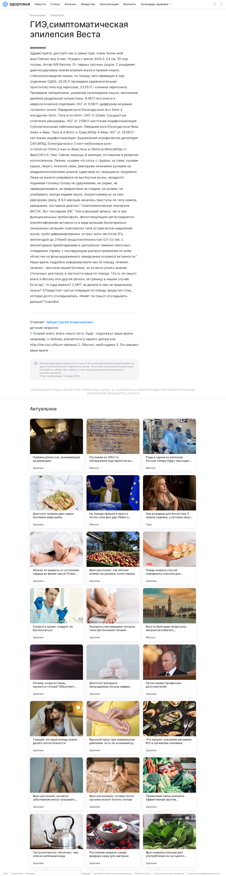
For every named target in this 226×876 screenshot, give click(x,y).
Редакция (86, 873)
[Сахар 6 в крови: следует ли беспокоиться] (56, 614)
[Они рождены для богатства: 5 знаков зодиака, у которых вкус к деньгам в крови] (169, 501)
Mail (6, 873)
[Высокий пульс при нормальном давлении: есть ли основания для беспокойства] (113, 727)
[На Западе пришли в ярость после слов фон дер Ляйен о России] (113, 501)
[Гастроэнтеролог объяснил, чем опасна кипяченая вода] (56, 840)
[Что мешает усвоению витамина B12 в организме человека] (169, 727)
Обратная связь (142, 873)
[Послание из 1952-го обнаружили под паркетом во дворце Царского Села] (113, 445)
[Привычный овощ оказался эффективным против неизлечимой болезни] (169, 783)
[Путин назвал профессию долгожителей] (169, 671)
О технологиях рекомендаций (169, 873)
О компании (17, 873)
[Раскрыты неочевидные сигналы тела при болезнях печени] (113, 614)
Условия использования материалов (113, 873)
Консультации (38, 15)
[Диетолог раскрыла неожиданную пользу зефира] (113, 671)
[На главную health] (19, 4)
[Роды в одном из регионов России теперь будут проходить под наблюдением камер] (169, 445)
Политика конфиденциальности (203, 873)
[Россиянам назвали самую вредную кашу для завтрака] (113, 840)
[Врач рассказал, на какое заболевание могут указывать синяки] (56, 783)
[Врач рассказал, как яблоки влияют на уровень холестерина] (113, 558)
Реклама (30, 873)
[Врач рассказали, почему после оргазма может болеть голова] (113, 783)
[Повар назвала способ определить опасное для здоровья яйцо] (169, 558)
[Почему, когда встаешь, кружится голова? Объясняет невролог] (56, 671)
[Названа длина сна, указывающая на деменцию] (56, 445)
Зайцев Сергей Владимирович (69, 322)
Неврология (57, 15)
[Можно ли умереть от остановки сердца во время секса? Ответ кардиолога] (56, 558)
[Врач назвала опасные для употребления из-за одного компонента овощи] (169, 840)
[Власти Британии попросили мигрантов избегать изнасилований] (169, 614)
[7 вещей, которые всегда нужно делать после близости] (56, 727)
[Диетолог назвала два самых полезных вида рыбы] (56, 501)
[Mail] (5, 4)
